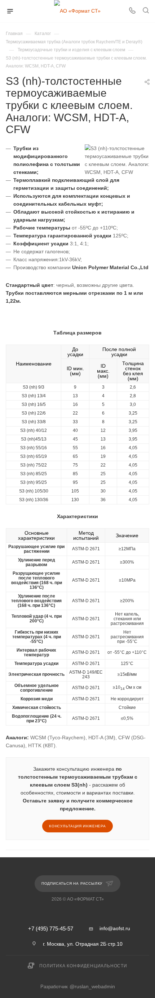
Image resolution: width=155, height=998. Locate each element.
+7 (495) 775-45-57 (50, 929)
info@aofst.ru (114, 928)
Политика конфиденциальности (83, 965)
